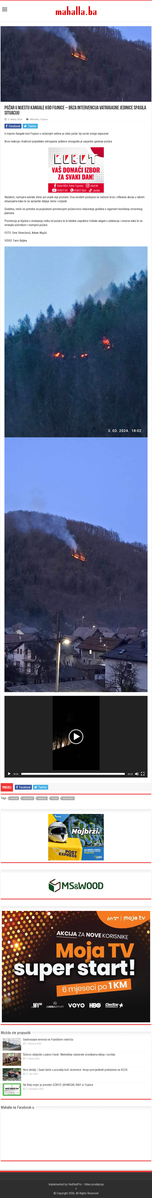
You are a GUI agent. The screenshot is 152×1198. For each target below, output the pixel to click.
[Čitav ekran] (143, 774)
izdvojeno (28, 798)
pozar (54, 798)
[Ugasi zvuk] (137, 774)
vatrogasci (68, 798)
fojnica (14, 798)
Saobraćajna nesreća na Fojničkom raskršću (48, 1039)
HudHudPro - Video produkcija (86, 1184)
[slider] (73, 774)
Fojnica (44, 119)
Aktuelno (34, 119)
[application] (76, 737)
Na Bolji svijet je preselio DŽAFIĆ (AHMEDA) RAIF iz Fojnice (58, 1085)
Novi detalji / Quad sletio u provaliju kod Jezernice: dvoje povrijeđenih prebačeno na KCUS (75, 1070)
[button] (76, 736)
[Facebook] (76, 1189)
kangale (42, 798)
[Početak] (9, 774)
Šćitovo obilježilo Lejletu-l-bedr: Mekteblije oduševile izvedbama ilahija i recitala (69, 1054)
